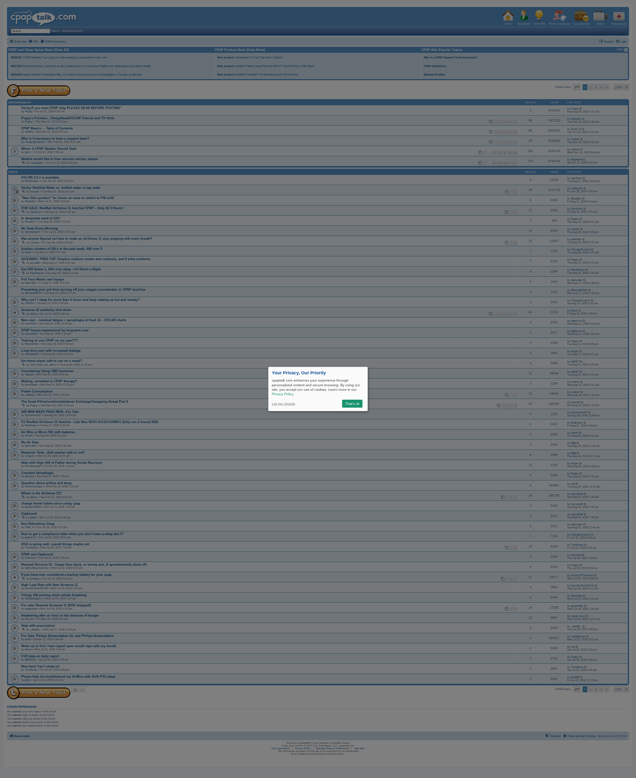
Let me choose (283, 404)
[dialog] (318, 389)
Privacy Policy (282, 394)
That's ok (352, 404)
